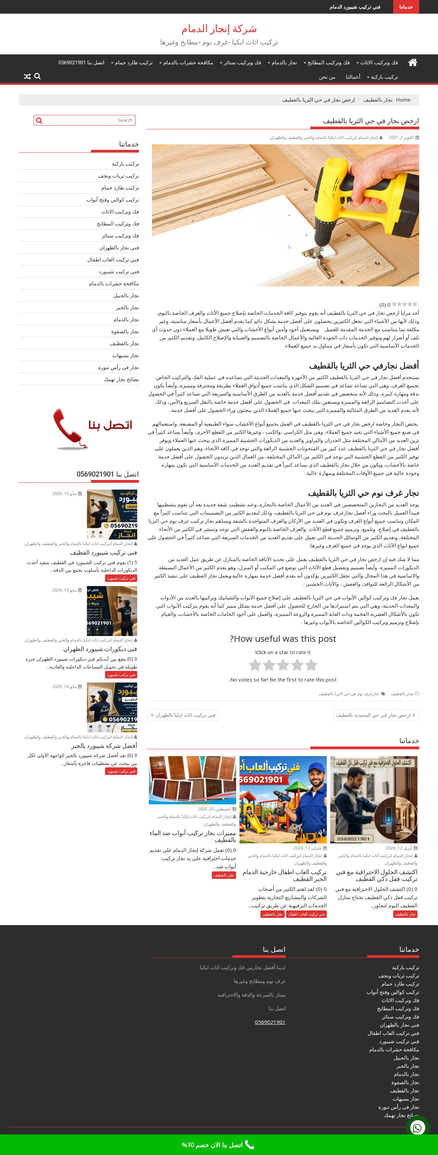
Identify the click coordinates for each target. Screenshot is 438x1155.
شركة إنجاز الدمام (219, 29)
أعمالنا (353, 77)
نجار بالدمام (284, 63)
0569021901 (270, 1021)
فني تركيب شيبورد (119, 271)
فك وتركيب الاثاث (379, 63)
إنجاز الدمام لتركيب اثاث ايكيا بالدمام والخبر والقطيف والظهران (324, 137)
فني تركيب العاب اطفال (306, 914)
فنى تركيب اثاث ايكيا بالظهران (185, 715)
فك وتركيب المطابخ (329, 63)
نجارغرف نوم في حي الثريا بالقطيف (349, 694)
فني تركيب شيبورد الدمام (309, 6)
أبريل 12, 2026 (399, 848)
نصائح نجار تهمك (121, 379)
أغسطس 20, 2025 (215, 809)
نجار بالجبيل (126, 295)
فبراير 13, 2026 (308, 848)
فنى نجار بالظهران (119, 247)
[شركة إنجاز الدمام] (412, 61)
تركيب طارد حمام (134, 63)
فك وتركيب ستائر (242, 63)
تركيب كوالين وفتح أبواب (112, 199)
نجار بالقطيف (402, 694)
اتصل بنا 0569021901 (81, 63)
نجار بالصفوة (125, 331)
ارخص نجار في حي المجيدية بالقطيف (373, 715)
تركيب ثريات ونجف (118, 175)
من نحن (327, 77)
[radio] (311, 666)
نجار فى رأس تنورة (118, 367)
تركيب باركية (384, 77)
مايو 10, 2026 (64, 493)
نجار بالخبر (127, 307)
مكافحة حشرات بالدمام (188, 63)
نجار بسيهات (125, 355)
